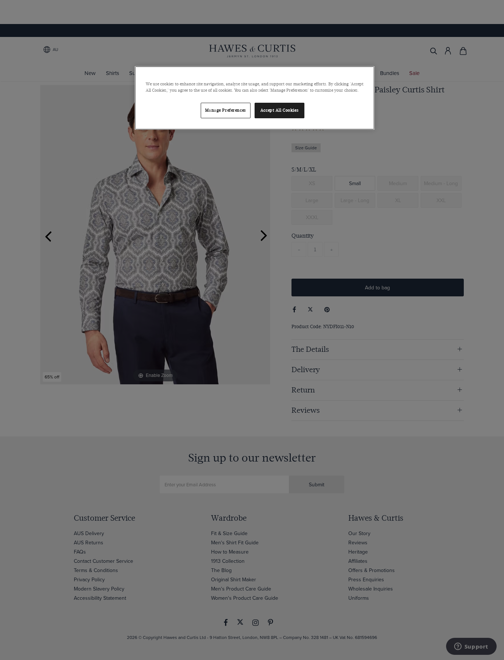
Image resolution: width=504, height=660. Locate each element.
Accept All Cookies (279, 110)
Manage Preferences (225, 110)
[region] (254, 98)
